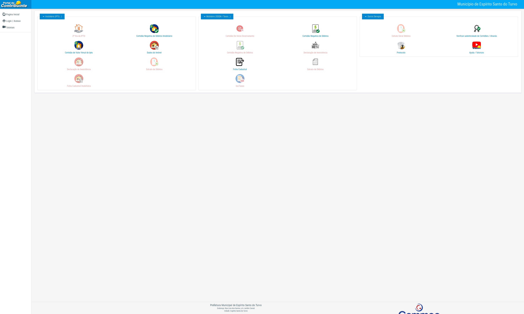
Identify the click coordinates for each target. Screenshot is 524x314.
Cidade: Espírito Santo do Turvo (236, 310)
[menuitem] (15, 14)
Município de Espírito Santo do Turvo (487, 4)
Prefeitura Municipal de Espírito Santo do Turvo (236, 305)
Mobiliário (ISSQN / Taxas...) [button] (218, 16)
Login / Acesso (13, 21)
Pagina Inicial (12, 14)
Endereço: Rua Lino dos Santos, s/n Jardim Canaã (236, 308)
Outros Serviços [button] (374, 16)
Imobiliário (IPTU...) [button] (53, 16)
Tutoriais (10, 27)
